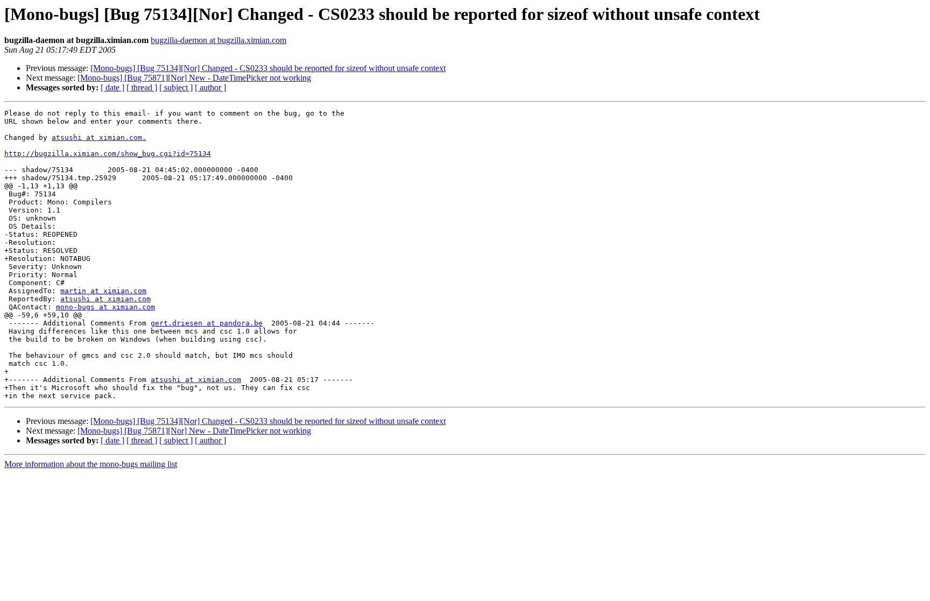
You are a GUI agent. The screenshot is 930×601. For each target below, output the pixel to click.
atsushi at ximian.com (105, 299)
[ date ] (112, 87)
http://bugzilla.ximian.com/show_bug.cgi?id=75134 (107, 154)
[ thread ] (141, 87)
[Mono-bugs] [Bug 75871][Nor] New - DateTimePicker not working (194, 77)
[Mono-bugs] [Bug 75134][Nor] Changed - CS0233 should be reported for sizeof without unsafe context (268, 68)
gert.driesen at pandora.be (207, 323)
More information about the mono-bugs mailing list (90, 464)
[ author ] (210, 87)
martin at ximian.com (103, 291)
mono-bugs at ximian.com (105, 307)
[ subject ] (176, 87)
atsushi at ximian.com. (99, 137)
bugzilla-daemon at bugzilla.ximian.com (218, 40)
